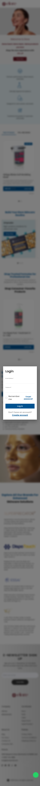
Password (8, 387)
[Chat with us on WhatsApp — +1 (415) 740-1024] (35, 775)
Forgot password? (28, 397)
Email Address (9, 378)
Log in (20, 406)
